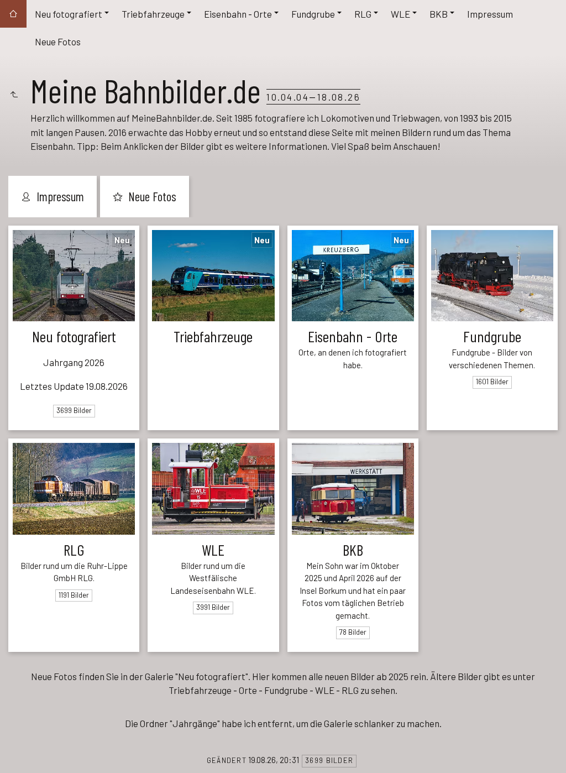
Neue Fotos (58, 41)
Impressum (490, 13)
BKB (438, 13)
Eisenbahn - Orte (238, 13)
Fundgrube (313, 13)
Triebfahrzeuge (153, 13)
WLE (400, 13)
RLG (362, 13)
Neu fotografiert (68, 13)
